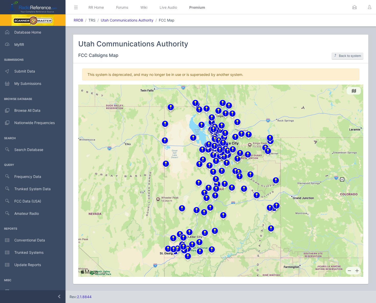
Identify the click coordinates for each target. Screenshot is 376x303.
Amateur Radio (26, 213)
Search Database (28, 149)
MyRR (19, 44)
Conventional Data (29, 240)
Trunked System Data (32, 189)
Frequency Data (27, 176)
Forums (122, 7)
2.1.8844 (84, 297)
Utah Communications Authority (127, 20)
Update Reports (27, 264)
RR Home (96, 7)
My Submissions (27, 83)
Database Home (27, 32)
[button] (354, 7)
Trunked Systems (28, 252)
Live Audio (168, 7)
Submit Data (24, 71)
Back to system (350, 56)
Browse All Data (27, 110)
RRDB (78, 20)
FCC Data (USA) (27, 201)
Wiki (143, 7)
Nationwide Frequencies (34, 122)
